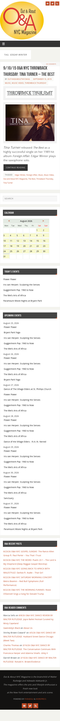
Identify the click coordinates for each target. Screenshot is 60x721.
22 (39, 246)
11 (13, 241)
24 (6, 251)
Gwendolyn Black (11, 628)
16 (46, 241)
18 (13, 246)
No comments (51, 64)
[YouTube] (48, 3)
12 (20, 241)
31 (6, 256)
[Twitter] (52, 3)
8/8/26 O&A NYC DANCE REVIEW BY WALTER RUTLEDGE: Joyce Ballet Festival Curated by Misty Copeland (28, 619)
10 (6, 241)
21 (33, 246)
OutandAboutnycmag (19, 79)
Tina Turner (8, 183)
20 (26, 246)
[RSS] (57, 3)
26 (20, 251)
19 (20, 246)
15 (39, 241)
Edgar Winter (20, 175)
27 (26, 251)
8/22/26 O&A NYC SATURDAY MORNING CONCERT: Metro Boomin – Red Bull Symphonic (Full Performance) (27, 581)
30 (46, 251)
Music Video (18, 83)
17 (6, 246)
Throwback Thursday (35, 83)
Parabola (29, 699)
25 (13, 251)
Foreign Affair (31, 175)
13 (26, 241)
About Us (28, 628)
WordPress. (41, 699)
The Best (31, 179)
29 (39, 251)
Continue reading (15, 167)
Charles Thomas (11, 645)
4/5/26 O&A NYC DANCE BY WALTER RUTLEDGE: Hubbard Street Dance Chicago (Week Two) (29, 636)
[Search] (53, 199)
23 (46, 246)
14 (33, 241)
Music (8, 83)
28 (33, 251)
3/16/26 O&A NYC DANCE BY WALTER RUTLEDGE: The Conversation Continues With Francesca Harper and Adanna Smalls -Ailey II (29, 649)
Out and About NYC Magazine (15, 179)
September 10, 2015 (42, 79)
